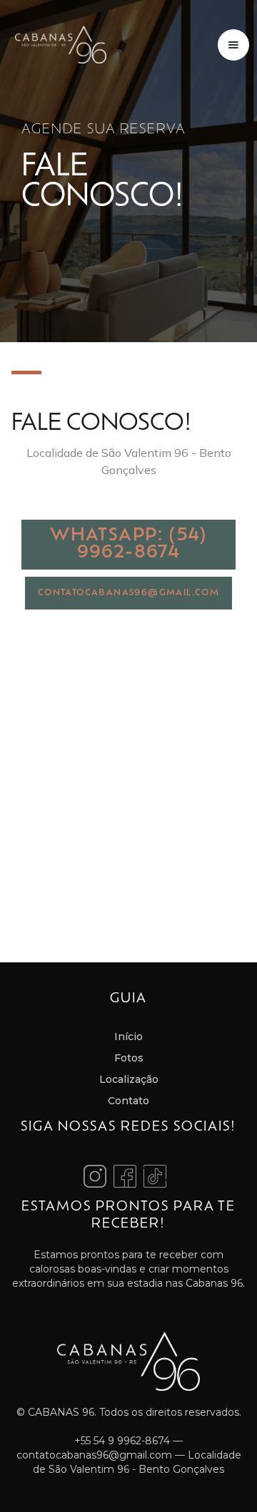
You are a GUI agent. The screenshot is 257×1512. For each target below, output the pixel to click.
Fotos (128, 1057)
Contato (128, 1100)
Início (128, 1036)
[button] (233, 45)
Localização (128, 1079)
